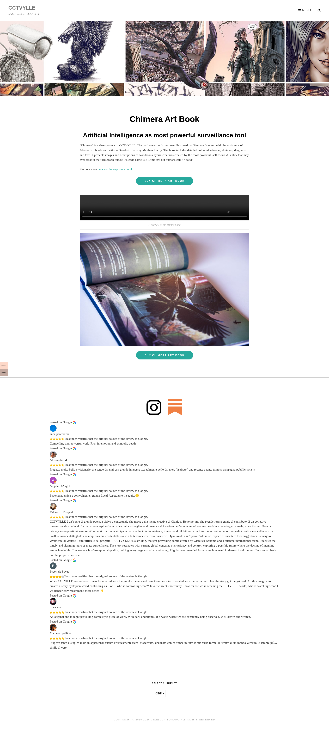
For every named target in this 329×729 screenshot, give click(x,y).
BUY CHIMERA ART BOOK (164, 180)
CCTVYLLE (21, 8)
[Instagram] (153, 407)
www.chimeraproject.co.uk (116, 169)
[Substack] (175, 407)
